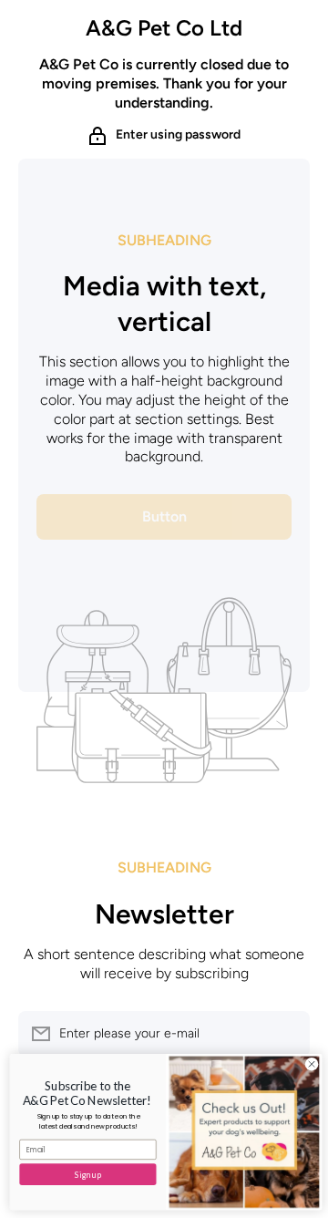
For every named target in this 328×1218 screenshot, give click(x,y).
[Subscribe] (287, 1034)
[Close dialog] (309, 1064)
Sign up (86, 1175)
